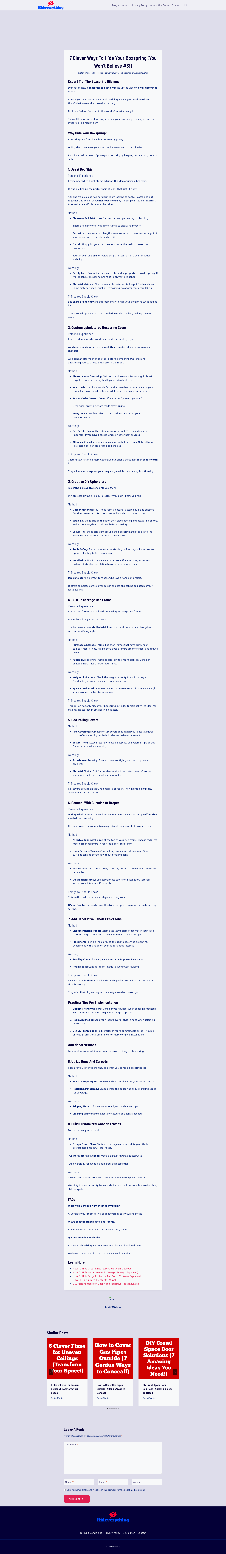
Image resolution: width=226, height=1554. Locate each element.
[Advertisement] (113, 30)
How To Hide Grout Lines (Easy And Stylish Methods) (102, 1268)
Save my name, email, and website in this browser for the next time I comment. (106, 1490)
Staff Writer (113, 1307)
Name (69, 1482)
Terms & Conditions (91, 1532)
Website (137, 1482)
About (125, 5)
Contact (175, 5)
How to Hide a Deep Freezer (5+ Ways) (94, 1279)
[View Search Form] (185, 5)
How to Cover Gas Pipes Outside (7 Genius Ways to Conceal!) (111, 1388)
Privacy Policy (139, 5)
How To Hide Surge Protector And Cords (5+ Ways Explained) (107, 1276)
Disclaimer (129, 1532)
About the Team (159, 5)
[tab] (107, 1408)
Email (103, 1482)
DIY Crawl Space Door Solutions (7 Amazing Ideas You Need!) (158, 1388)
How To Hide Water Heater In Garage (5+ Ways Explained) (105, 1272)
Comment (71, 1444)
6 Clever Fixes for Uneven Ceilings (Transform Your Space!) (65, 1388)
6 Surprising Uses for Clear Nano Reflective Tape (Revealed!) (106, 1283)
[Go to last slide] (51, 1372)
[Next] (175, 1372)
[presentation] (67, 1358)
